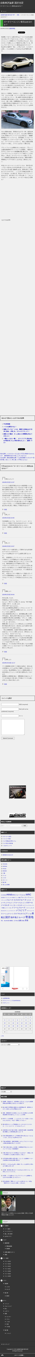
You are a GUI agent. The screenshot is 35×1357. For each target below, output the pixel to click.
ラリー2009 (8, 1271)
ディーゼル (8, 907)
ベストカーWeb (7, 838)
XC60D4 (3, 897)
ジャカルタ (5, 905)
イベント (7, 1303)
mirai (9, 894)
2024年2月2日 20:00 (8, 518)
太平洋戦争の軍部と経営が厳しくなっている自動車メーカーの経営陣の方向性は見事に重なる (18, 1159)
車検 (6, 1254)
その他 (8, 1326)
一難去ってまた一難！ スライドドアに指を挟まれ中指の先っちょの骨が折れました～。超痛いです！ (18, 440)
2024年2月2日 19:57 (8, 546)
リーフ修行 (7, 1229)
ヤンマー (8, 1316)
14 (21, 1023)
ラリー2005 (8, 1276)
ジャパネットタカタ (16, 905)
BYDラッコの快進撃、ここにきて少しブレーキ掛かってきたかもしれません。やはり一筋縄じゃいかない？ (18, 1119)
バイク (4, 1280)
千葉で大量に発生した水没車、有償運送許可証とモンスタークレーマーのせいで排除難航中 (18, 1148)
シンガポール (28, 903)
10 (4, 1023)
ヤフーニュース (30, 910)
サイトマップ (6, 1344)
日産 (7, 1324)
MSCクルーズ (16, 895)
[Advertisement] (17, 200)
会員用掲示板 (6, 998)
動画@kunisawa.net (8, 855)
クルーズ (9, 900)
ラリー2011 (8, 1268)
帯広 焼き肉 (4, 920)
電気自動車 (9, 1246)
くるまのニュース (7, 845)
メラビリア (21, 910)
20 (17, 1026)
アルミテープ (25, 897)
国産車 (6, 1283)
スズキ (4, 877)
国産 (6, 1313)
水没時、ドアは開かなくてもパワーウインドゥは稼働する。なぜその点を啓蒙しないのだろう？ (18, 1176)
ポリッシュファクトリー (10, 910)
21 (21, 1026)
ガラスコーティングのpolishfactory (11, 1000)
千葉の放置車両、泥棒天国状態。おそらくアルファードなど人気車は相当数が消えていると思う (18, 1142)
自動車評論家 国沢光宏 (11, 3)
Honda (4, 868)
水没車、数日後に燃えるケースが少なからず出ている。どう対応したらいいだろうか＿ (18, 1170)
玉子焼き (16, 920)
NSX (22, 895)
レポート (7, 1311)
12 (13, 1023)
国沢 (7, 917)
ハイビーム (28, 907)
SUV (25, 895)
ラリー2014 (8, 1261)
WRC (28, 894)
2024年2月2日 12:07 (8, 482)
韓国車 (8, 1248)
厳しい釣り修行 (9, 1234)
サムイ (10, 902)
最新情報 (12, 28)
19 (13, 1026)
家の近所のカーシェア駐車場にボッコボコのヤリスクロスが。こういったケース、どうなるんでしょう (17, 1125)
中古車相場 (7, 424)
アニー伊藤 (17, 897)
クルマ (4, 1240)
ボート (4, 1300)
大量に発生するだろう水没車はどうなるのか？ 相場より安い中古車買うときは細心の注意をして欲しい (18, 1153)
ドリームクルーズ (18, 908)
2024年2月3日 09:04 (8, 594)
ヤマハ (8, 1319)
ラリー (3, 913)
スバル (4, 875)
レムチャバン (9, 913)
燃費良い (12, 920)
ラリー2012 (8, 1266)
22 (26, 1026)
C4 (1, 895)
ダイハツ (5, 880)
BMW (7, 1296)
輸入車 (4, 882)
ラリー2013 (8, 1264)
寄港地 (29, 917)
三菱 (4, 873)
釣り (6, 1308)
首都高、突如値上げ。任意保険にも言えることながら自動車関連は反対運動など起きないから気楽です (18, 1102)
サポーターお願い (7, 836)
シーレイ (8, 1333)
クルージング (8, 1306)
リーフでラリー (9, 1231)
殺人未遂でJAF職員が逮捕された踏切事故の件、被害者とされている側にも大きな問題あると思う (18, 1108)
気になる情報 (6, 884)
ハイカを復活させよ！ (10, 426)
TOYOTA (5, 864)
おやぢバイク (8, 1236)
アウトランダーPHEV (10, 897)
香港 (26, 920)
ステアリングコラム (27, 905)
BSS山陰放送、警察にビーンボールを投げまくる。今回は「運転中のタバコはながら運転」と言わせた (17, 1182)
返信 (5, 509)
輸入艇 (6, 1330)
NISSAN (5, 866)
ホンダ (32, 907)
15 (26, 1023)
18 (9, 1026)
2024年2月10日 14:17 (8, 663)
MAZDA (5, 871)
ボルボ (2, 910)
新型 (8, 920)
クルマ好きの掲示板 (8, 843)
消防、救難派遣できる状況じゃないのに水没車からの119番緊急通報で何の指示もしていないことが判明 (18, 1113)
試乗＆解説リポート (10, 1252)
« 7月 (2, 1036)
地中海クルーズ (17, 917)
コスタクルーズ (19, 900)
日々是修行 (6, 1225)
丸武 (30, 913)
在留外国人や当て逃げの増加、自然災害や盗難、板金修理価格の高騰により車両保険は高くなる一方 (18, 1130)
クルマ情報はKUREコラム (9, 841)
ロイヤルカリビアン (21, 914)
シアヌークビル (17, 902)
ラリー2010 (8, 1273)
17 (4, 1026)
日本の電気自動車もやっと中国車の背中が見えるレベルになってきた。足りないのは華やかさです (18, 1136)
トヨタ (8, 1321)
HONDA (4, 895)
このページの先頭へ (19, 1355)
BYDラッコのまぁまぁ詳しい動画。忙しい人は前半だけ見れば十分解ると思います (18, 1165)
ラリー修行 (6, 1258)
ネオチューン (6, 1003)
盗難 (19, 920)
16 (30, 1023)
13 (17, 1023)
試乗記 (23, 920)
